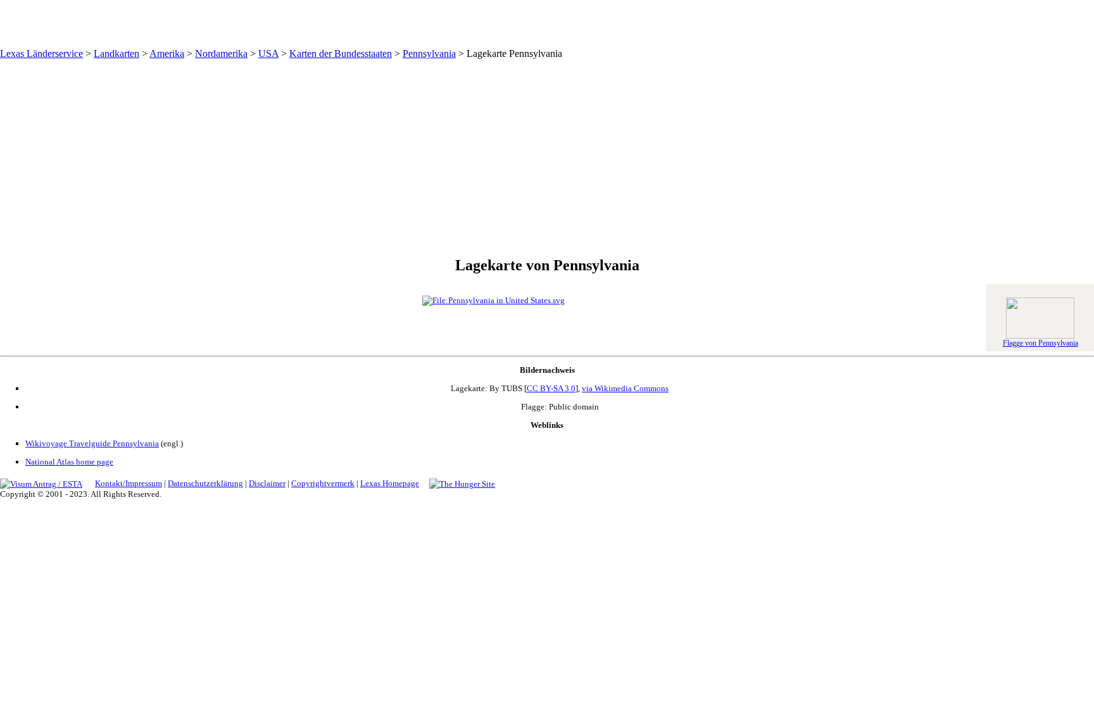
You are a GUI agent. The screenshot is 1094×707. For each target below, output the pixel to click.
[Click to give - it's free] (462, 483)
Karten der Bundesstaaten (340, 53)
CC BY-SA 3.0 (551, 388)
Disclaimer (267, 483)
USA (268, 53)
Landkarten (116, 53)
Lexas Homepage (389, 483)
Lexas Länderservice (41, 53)
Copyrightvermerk (323, 483)
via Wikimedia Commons (625, 388)
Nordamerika (221, 53)
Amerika (166, 53)
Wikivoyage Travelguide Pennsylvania (92, 443)
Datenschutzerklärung (205, 483)
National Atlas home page (69, 461)
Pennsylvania (429, 53)
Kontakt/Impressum (128, 483)
